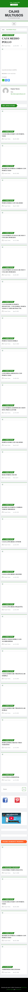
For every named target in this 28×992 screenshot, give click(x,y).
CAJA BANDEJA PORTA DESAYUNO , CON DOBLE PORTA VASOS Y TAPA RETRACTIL (14, 306)
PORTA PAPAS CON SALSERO (12, 203)
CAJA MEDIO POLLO (11, 29)
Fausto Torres (7, 45)
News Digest (10, 989)
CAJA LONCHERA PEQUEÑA (12, 607)
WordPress (24, 987)
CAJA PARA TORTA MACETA (12, 870)
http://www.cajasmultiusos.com (18, 94)
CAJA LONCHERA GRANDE (12, 574)
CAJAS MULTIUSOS (14, 13)
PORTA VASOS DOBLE (10, 341)
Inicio (3, 29)
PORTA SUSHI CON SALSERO (12, 442)
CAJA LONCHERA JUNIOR (11, 542)
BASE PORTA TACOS (9, 475)
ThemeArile (18, 989)
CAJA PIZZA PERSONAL (10, 777)
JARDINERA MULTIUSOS (11, 969)
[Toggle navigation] (14, 23)
